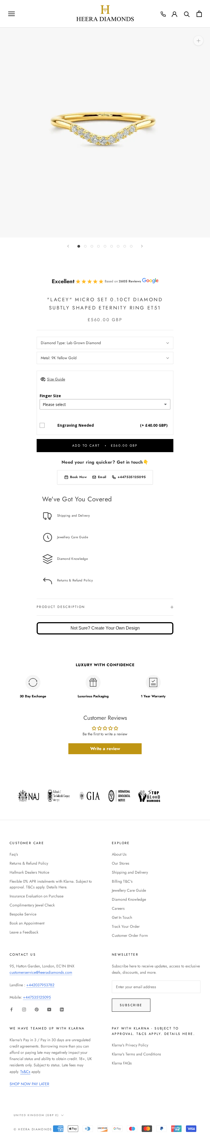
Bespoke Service (23, 914)
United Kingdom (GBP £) (36, 1115)
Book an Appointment (27, 923)
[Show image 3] (92, 246)
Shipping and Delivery (130, 872)
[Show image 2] (85, 246)
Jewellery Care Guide (129, 890)
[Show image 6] (111, 246)
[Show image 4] (98, 246)
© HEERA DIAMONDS (33, 1129)
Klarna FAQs (122, 1063)
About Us (119, 854)
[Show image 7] (118, 246)
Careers (118, 908)
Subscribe (131, 1005)
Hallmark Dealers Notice (29, 872)
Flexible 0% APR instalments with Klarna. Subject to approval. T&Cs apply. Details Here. (51, 884)
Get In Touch (122, 917)
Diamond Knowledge (129, 899)
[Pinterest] (37, 1009)
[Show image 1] (78, 246)
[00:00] (105, 133)
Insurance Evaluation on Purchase (36, 896)
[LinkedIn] (62, 1009)
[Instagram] (24, 1009)
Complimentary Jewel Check (32, 905)
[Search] (187, 14)
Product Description (61, 606)
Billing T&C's (122, 881)
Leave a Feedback (24, 932)
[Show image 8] (124, 246)
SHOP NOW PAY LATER (29, 1084)
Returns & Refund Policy (29, 863)
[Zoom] (198, 40)
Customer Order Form (130, 935)
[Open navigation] (11, 13)
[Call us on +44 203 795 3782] (163, 14)
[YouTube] (49, 1009)
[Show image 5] (105, 246)
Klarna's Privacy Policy (130, 1045)
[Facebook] (11, 1009)
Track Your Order (126, 926)
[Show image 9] (131, 246)
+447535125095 (37, 997)
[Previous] (68, 246)
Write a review (105, 748)
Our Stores (120, 863)
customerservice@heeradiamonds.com (41, 972)
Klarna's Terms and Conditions (136, 1054)
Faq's (14, 854)
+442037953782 (40, 985)
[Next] (142, 246)
